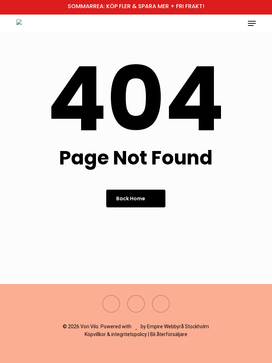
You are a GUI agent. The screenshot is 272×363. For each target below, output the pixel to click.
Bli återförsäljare (168, 334)
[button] (252, 23)
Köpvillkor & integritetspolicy (116, 334)
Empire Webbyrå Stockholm (178, 326)
